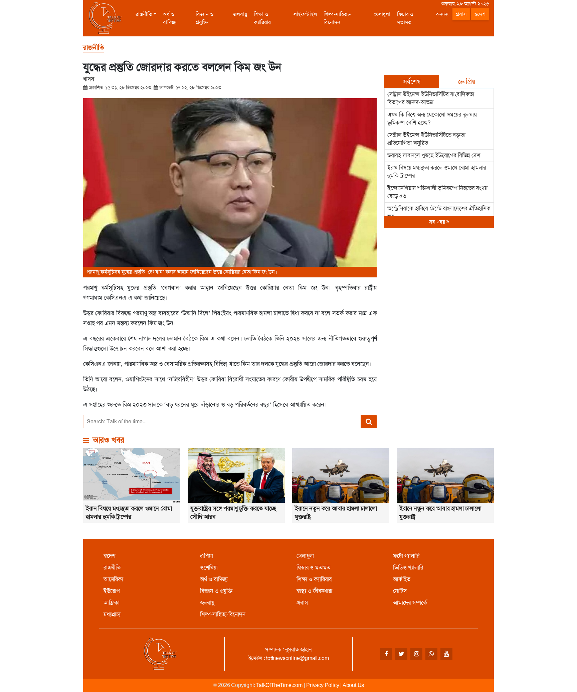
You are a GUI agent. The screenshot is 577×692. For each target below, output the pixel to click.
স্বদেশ (480, 14)
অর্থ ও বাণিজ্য (169, 18)
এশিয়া (206, 555)
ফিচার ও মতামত (405, 18)
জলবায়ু (240, 14)
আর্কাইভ (401, 579)
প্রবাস (461, 14)
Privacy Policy (322, 685)
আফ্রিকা (112, 602)
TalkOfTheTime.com (279, 685)
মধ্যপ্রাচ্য (112, 614)
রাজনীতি (112, 567)
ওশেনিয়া (209, 567)
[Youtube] (446, 654)
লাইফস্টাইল (305, 14)
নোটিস (399, 591)
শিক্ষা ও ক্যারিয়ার (262, 18)
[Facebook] (386, 654)
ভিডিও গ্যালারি (408, 567)
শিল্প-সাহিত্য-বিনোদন (337, 18)
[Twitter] (401, 654)
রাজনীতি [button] (144, 14)
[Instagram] (416, 654)
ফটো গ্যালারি (406, 555)
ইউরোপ (112, 591)
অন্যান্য (442, 14)
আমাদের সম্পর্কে (410, 602)
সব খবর (437, 221)
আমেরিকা (113, 579)
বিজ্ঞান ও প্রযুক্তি (204, 18)
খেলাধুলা (382, 14)
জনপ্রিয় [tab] (466, 81)
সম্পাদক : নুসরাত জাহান (288, 649)
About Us (353, 685)
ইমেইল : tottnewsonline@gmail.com (288, 658)
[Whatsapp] (431, 654)
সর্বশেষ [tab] (411, 81)
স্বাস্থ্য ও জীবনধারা (314, 591)
